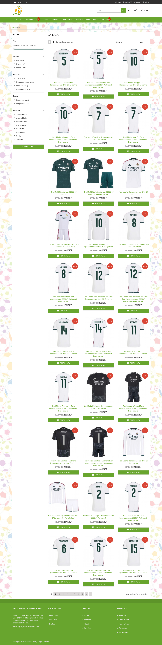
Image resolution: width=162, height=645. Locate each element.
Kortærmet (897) (22, 100)
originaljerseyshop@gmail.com (28, 626)
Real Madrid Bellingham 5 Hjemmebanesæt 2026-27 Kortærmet (63, 83)
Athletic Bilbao (21, 114)
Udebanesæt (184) (23, 89)
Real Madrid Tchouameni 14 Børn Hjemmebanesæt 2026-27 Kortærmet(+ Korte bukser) (98, 353)
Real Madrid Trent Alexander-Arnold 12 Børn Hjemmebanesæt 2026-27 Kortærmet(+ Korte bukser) (133, 299)
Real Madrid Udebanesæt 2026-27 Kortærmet (63, 193)
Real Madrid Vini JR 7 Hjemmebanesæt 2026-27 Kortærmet (98, 138)
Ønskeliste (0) (127, 2)
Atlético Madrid (22, 118)
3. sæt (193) (20, 78)
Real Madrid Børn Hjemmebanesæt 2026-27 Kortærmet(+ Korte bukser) (63, 245)
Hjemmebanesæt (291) (25, 82)
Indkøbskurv (137, 2)
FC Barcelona (21, 121)
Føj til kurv (64, 94)
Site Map (87, 628)
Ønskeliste (123, 628)
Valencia (19, 139)
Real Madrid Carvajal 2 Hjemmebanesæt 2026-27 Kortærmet (98, 516)
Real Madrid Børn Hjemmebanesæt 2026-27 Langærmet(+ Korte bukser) (63, 516)
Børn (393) (20, 60)
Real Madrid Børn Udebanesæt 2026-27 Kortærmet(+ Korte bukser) (98, 193)
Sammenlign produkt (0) (64, 42)
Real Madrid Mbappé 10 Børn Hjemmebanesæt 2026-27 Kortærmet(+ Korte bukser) (63, 139)
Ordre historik (124, 619)
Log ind (19, 2)
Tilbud (86, 624)
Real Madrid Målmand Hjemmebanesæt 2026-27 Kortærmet (98, 407)
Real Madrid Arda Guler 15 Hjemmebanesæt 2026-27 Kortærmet (133, 571)
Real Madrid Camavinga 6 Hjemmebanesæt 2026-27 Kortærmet (63, 571)
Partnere (87, 619)
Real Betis (20, 129)
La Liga (17, 27)
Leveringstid (53, 615)
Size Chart (53, 619)
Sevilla (18, 136)
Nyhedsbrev (123, 632)
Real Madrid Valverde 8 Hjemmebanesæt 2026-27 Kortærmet (133, 245)
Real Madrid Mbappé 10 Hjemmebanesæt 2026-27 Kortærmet (133, 83)
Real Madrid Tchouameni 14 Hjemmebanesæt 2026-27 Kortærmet (63, 352)
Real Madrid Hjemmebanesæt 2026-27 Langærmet (133, 462)
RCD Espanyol (21, 125)
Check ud (146, 2)
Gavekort (87, 615)
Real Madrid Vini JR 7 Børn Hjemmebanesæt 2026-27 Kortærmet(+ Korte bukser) (133, 139)
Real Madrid (20, 132)
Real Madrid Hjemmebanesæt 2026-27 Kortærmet (133, 193)
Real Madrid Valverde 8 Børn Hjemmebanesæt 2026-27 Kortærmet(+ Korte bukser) (63, 299)
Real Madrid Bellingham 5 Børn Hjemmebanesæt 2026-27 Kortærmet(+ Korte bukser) (98, 84)
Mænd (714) (21, 67)
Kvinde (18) (20, 64)
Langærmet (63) (22, 103)
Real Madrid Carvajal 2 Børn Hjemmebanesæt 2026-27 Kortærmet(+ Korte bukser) (133, 517)
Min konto (118, 2)
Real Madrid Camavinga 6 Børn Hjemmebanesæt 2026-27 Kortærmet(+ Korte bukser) (98, 572)
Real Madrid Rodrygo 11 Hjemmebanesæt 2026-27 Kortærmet (133, 352)
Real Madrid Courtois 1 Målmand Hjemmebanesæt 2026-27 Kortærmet (63, 462)
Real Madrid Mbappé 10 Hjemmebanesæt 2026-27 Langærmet (98, 245)
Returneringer (124, 624)
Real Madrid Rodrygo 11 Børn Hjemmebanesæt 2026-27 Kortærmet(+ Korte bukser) (63, 408)
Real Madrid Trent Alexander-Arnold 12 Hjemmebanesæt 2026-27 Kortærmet (98, 297)
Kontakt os (53, 624)
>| (90, 594)
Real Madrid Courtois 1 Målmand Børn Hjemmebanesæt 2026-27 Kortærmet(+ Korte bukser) (98, 463)
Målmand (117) (22, 85)
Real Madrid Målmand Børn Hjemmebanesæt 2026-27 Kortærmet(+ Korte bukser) (133, 408)
